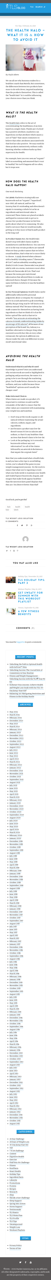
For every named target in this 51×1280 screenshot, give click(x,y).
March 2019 (14, 868)
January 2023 (15, 732)
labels (16, 510)
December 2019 (16, 841)
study (19, 256)
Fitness (20, 608)
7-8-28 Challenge (17, 1151)
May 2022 (14, 756)
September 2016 (16, 956)
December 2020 (16, 806)
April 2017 (14, 935)
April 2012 (14, 1103)
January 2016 (15, 979)
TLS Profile (14, 1218)
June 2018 (13, 894)
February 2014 (15, 1047)
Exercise (13, 1159)
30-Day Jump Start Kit (19, 1145)
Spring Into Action (17, 1204)
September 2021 (16, 779)
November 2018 (16, 879)
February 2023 (16, 729)
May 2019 (13, 862)
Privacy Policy (16, 1245)
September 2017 (16, 921)
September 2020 (17, 815)
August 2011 (15, 1124)
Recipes (13, 1189)
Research (13, 1192)
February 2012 (16, 1109)
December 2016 (16, 947)
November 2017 (16, 915)
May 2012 (14, 1100)
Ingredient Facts (16, 1177)
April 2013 (14, 1074)
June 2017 (13, 929)
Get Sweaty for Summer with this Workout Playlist (30, 597)
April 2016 (14, 971)
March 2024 (15, 715)
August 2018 (15, 888)
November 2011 (16, 1118)
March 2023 (15, 726)
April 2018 (14, 900)
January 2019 (15, 874)
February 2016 (15, 976)
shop (12, 1195)
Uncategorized (16, 1224)
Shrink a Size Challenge (20, 1198)
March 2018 (14, 903)
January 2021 (15, 803)
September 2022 (17, 744)
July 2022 (14, 750)
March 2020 (15, 832)
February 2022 (16, 765)
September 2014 (16, 1026)
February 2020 (16, 835)
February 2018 (15, 906)
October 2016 (15, 953)
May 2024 (14, 712)
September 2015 (16, 991)
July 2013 (13, 1068)
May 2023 (14, 724)
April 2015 (14, 1006)
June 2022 (14, 753)
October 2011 (15, 1121)
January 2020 (15, 838)
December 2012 (16, 1082)
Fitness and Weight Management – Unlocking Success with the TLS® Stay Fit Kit (27, 679)
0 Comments (12, 521)
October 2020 (15, 812)
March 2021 (14, 797)
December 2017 (16, 912)
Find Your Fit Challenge (19, 1162)
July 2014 (13, 1032)
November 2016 (16, 950)
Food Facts (14, 1168)
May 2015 (13, 1003)
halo (9, 507)
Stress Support (16, 1206)
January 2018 (15, 909)
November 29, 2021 (35, 576)
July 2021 (13, 785)
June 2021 (14, 788)
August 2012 (15, 1091)
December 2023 (16, 721)
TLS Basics (14, 1212)
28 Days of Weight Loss (19, 1142)
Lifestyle (13, 1180)
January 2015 (15, 1015)
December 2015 (16, 982)
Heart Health (15, 1171)
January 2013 (15, 1079)
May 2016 (13, 968)
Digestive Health (17, 1156)
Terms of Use (15, 1248)
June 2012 (14, 1097)
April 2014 (14, 1041)
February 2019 (15, 871)
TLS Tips (18, 26)
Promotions (15, 1183)
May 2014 (13, 1038)
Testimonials (15, 1209)
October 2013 (15, 1059)
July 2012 (13, 1094)
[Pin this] (27, 525)
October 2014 (15, 1024)
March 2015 (14, 1009)
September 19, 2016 (32, 608)
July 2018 (13, 891)
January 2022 (15, 768)
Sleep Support (16, 1201)
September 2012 (16, 1088)
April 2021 (14, 794)
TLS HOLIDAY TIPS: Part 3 (31, 581)
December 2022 (16, 735)
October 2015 (15, 988)
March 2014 (14, 1044)
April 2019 (14, 865)
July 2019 (13, 856)
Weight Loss (15, 1227)
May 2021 (14, 791)
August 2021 (15, 782)
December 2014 (16, 1018)
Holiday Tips (22, 576)
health (17, 507)
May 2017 (13, 932)
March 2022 (15, 762)
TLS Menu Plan (16, 1215)
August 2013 (15, 1065)
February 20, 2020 (29, 26)
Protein (13, 1186)
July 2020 (14, 821)
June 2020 (14, 824)
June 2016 (13, 965)
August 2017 (15, 924)
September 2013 (16, 1062)
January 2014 (15, 1050)
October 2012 (15, 1085)
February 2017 (15, 941)
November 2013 (16, 1056)
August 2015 (15, 994)
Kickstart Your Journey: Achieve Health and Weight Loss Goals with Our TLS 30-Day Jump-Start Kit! (27, 688)
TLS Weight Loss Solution (19, 518)
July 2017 (13, 926)
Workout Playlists (24, 589)
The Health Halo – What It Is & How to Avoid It (25, 35)
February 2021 (16, 800)
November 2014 (16, 1021)
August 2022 (15, 747)
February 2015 (15, 1012)
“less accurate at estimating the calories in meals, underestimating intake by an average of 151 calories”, (25, 321)
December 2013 (16, 1053)
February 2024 (16, 718)
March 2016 (14, 974)
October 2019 (15, 847)
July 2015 (13, 997)
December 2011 (16, 1115)
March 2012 (14, 1106)
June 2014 (13, 1035)
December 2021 (16, 771)
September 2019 (16, 850)
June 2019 (13, 859)
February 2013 (15, 1076)
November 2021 (16, 774)
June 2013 (13, 1071)
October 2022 (15, 741)
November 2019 (16, 844)
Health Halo (14, 123)
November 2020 (17, 809)
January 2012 (15, 1112)
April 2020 (14, 829)
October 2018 (15, 882)
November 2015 (16, 985)
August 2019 (15, 853)
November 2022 (17, 738)
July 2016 (13, 962)
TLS (31, 7)
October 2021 (15, 776)
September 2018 (16, 885)
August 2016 (15, 959)
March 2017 (14, 938)
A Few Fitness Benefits (28, 613)
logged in (21, 642)
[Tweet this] (22, 525)
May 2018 (13, 897)
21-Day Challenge (17, 1139)
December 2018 (16, 876)
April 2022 (14, 759)
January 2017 (15, 944)
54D (11, 1148)
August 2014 (15, 1029)
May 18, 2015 (36, 589)
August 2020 (15, 818)
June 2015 (13, 1000)
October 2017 (15, 918)
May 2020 (14, 826)
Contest (13, 1154)
